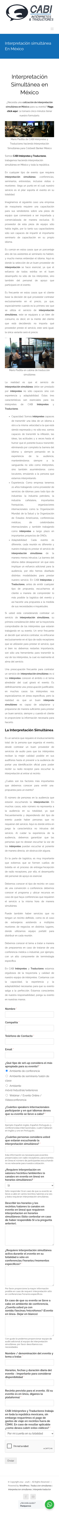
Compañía (12, 1022)
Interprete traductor (42, 1489)
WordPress (24, 1486)
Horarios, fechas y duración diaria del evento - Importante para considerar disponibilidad (28, 1374)
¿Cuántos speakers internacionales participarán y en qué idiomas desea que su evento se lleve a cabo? (28, 1111)
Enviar (11, 1460)
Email (9, 1049)
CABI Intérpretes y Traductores (29, 156)
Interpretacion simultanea (20, 1489)
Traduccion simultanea (41, 1486)
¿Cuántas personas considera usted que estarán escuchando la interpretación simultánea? (27, 1140)
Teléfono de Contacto (19, 1036)
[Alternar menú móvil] (52, 29)
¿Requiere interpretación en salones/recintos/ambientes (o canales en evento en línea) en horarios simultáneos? (25, 1174)
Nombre (11, 1008)
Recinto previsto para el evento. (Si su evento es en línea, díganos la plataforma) (29, 1394)
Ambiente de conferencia (25, 1071)
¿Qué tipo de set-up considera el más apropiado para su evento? (28, 1064)
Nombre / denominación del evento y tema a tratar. (29, 1355)
